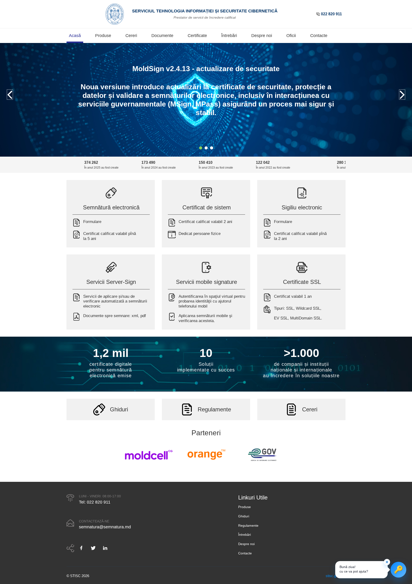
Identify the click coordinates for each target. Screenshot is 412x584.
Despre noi (261, 35)
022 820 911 (331, 14)
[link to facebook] (83, 548)
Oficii (291, 35)
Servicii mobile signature (206, 282)
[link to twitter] (93, 548)
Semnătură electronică (111, 207)
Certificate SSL (302, 282)
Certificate (197, 35)
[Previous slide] (10, 94)
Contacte (318, 35)
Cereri (131, 35)
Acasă (75, 35)
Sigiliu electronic (302, 207)
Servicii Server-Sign (111, 282)
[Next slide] (402, 94)
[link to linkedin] (105, 548)
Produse (103, 35)
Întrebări (229, 35)
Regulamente (248, 525)
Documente (162, 35)
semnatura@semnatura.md (105, 527)
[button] (200, 147)
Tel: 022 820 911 (94, 502)
